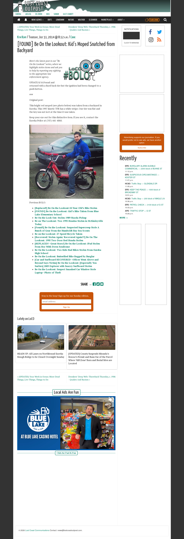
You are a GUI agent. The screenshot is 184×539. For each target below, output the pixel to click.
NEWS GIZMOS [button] (37, 20)
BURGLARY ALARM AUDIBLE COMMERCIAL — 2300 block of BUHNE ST (143, 167)
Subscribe (142, 148)
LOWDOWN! (60, 20)
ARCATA (28, 14)
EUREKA (18, 14)
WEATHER (81, 20)
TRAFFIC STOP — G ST (140, 210)
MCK (47, 14)
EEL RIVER (38, 14)
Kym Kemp (21, 37)
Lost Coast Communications (37, 530)
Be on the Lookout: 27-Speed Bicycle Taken (58, 233)
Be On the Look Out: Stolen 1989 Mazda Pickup (60, 217)
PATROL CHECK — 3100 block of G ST (147, 204)
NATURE (71, 20)
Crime (72, 37)
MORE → (124, 217)
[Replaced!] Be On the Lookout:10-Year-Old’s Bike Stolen (66, 208)
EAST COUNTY (68, 14)
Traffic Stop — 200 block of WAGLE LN (148, 198)
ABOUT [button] (120, 20)
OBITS (50, 20)
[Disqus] (66, 491)
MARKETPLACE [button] (106, 20)
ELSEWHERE (93, 20)
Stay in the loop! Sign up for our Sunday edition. (65, 295)
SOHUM (56, 14)
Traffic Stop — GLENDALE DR (144, 183)
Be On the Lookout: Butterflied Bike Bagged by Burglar (64, 256)
